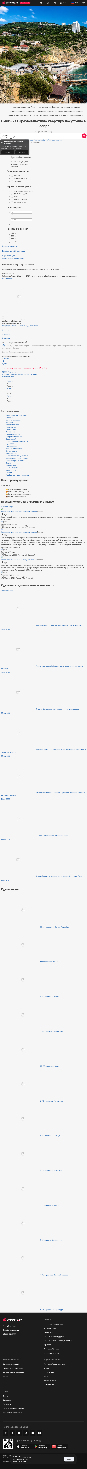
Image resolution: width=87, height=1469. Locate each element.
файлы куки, (26, 1457)
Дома (45, 140)
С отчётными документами (17, 456)
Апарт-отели (11, 470)
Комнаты (9, 417)
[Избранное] (54, 2)
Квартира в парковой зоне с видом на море (20, 326)
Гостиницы (38, 140)
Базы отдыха (49, 1385)
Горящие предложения (15, 460)
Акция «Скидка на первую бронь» (58, 1341)
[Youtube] (32, 1433)
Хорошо (69, 1459)
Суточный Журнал (51, 1349)
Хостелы (9, 422)
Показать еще (7, 507)
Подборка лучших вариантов (17, 475)
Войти (65, 3)
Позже (7, 152)
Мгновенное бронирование (17, 458)
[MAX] (19, 1433)
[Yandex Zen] (39, 1433)
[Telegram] (5, 1433)
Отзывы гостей (50, 1328)
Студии (9, 472)
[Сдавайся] (41, 2)
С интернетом (11, 446)
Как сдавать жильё (11, 1364)
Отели (8, 463)
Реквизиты (7, 1404)
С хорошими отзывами (15, 437)
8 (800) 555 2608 (9, 1334)
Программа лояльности (12, 1412)
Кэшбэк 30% (48, 1332)
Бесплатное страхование (13, 1372)
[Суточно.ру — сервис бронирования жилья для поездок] (10, 3)
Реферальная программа (13, 1408)
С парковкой (11, 439)
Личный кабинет (10, 1326)
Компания (7, 1396)
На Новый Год (11, 453)
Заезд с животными (14, 449)
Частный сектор (55, 140)
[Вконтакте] (26, 1433)
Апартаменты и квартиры (16, 415)
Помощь (6, 1376)
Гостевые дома (12, 468)
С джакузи (10, 444)
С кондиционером (13, 434)
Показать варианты (10, 246)
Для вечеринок (12, 451)
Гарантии (47, 1345)
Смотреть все (8, 377)
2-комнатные (11, 429)
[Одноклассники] (12, 1433)
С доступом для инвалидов (17, 441)
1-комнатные (11, 427)
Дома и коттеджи (13, 420)
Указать (21, 152)
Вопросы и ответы (51, 1353)
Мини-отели (11, 465)
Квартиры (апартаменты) (54, 1364)
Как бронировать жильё (54, 1324)
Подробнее (7, 278)
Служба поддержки (11, 1330)
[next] (3, 318)
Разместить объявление (13, 1368)
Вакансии (7, 1400)
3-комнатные (11, 432)
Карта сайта (7, 1461)
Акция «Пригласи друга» (54, 1337)
